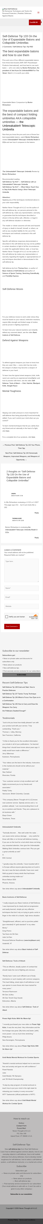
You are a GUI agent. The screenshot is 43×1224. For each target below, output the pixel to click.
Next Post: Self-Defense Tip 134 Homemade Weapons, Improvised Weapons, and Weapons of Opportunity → (21, 453)
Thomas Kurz (23, 268)
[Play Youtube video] (21, 88)
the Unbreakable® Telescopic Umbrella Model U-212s (21, 529)
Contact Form (21, 1126)
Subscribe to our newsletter (21, 1194)
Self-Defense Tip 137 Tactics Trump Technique (19, 694)
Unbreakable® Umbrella (31, 889)
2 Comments (7, 47)
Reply (37, 513)
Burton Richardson (32, 137)
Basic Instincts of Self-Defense (13, 271)
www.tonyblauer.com (32, 940)
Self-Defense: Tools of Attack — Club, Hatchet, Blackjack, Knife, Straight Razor (21, 383)
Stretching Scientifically (30, 273)
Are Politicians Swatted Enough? (14, 711)
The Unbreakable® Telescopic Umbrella (16, 171)
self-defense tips (15, 1149)
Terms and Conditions (27, 1220)
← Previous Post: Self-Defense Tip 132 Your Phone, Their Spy (21, 445)
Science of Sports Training (11, 273)
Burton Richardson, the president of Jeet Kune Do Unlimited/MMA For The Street (20, 70)
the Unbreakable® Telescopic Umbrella (18, 125)
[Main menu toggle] (38, 12)
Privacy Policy (13, 1220)
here (7, 431)
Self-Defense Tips (19, 47)
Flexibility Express (12, 276)
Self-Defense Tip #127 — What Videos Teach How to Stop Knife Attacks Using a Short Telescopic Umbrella (20, 189)
